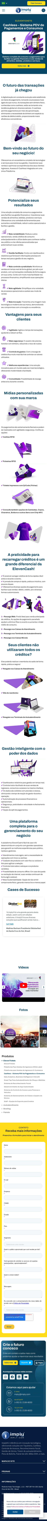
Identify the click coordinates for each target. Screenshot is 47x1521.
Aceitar (15, 1512)
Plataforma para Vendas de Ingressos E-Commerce (23, 1070)
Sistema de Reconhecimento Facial (17, 1083)
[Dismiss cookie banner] (39, 1497)
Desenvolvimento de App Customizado (19, 1087)
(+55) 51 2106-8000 (23, 1402)
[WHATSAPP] (9, 1401)
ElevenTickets (9, 1061)
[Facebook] (12, 1376)
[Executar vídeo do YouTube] (23, 985)
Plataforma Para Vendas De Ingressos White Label (23, 1067)
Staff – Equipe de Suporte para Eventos (19, 1101)
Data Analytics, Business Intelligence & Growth (22, 1077)
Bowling (7, 1109)
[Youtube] (26, 1376)
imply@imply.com (22, 1394)
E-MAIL (17, 1392)
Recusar (32, 1512)
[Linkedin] (19, 1376)
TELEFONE (18, 1408)
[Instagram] (5, 1376)
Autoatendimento (10, 1105)
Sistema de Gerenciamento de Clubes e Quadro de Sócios (23, 1097)
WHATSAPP (18, 1400)
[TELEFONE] (9, 1409)
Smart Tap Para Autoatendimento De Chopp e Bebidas (24, 1080)
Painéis (6, 1112)
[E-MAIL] (9, 1393)
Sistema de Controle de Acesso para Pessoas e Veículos (22, 1091)
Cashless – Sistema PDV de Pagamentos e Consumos (24, 1073)
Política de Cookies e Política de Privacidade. (25, 1506)
